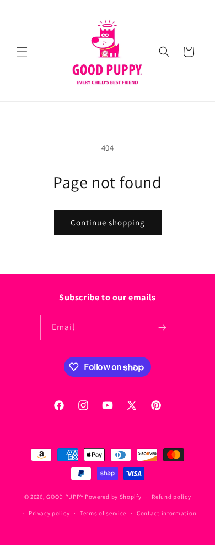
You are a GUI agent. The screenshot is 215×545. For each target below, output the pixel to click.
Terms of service (103, 513)
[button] (22, 52)
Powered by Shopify (113, 496)
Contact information (166, 513)
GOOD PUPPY (64, 496)
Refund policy (171, 496)
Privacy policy (49, 513)
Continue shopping (108, 222)
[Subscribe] (162, 327)
